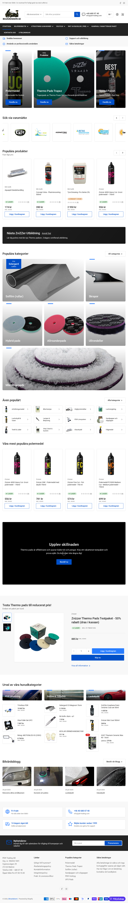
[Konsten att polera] (48, 776)
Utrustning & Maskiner (41, 26)
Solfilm (59, 26)
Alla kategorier (114, 400)
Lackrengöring (111, 409)
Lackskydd (69, 793)
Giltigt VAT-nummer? (42, 863)
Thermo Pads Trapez (49, 90)
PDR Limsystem (80, 419)
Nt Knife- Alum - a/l (66, 716)
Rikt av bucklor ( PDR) (77, 26)
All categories (114, 254)
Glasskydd (78, 430)
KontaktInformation (42, 869)
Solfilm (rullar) (71, 869)
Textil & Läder (16, 430)
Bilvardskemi (13, 899)
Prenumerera (113, 843)
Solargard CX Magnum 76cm (70, 705)
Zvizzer (101, 189)
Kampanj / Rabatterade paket (104, 26)
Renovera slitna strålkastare (13, 793)
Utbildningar (24, 32)
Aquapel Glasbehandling (14, 190)
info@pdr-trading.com (94, 15)
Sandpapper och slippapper (111, 419)
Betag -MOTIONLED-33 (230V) (29, 735)
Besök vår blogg (113, 762)
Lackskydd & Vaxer (16, 419)
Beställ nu (64, 562)
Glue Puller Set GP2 (25, 720)
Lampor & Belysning (46, 419)
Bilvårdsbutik (20, 26)
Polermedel (13, 90)
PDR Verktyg (70, 876)
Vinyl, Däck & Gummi (47, 430)
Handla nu (13, 102)
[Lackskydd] (79, 776)
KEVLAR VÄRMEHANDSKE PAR (71, 731)
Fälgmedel (109, 430)
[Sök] (77, 14)
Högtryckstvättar (80, 409)
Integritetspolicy (40, 873)
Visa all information (80, 666)
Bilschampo (47, 409)
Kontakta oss (10, 32)
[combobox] (62, 14)
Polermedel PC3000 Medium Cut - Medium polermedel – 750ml (110, 484)
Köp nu (98, 658)
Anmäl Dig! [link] (46, 233)
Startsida (6, 26)
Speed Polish (107, 90)
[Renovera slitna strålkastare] (16, 776)
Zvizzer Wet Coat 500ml (110, 720)
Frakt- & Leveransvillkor (43, 876)
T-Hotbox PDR (23, 705)
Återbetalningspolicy (42, 866)
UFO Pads (69, 879)
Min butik (8, 187)
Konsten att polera (41, 793)
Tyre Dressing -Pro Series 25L (79, 192)
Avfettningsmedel (18, 409)
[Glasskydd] (111, 776)
